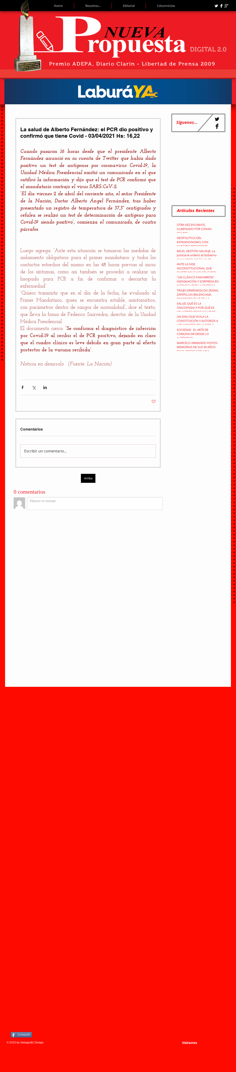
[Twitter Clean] (216, 6)
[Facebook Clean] (221, 6)
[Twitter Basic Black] (217, 119)
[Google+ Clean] (226, 6)
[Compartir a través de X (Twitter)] (34, 387)
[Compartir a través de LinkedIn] (45, 387)
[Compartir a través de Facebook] (22, 387)
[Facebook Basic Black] (217, 126)
